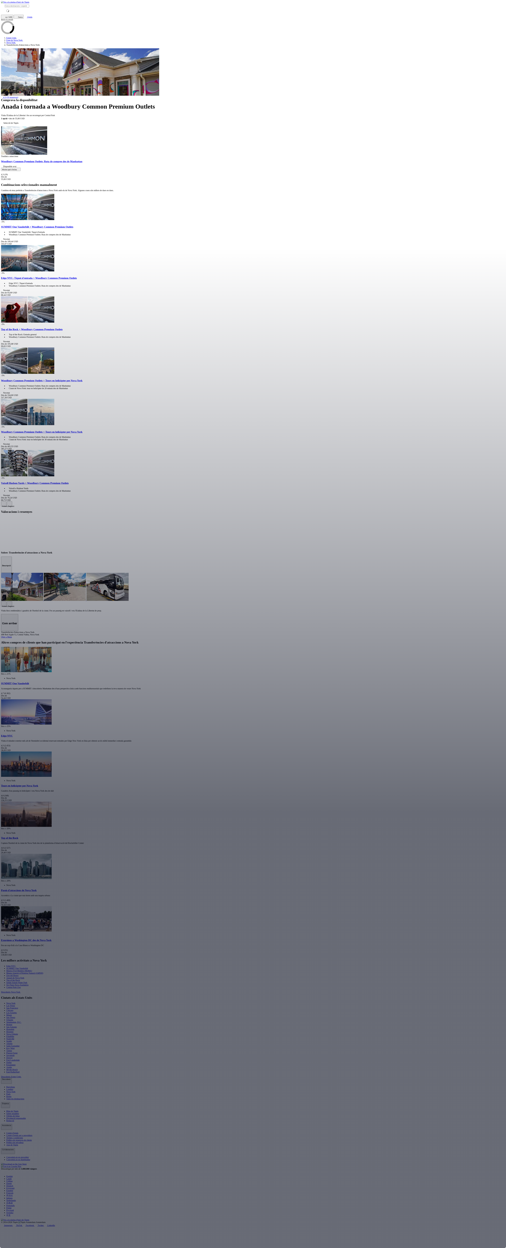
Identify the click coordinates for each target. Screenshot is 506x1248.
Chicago (9, 1010)
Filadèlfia (10, 1036)
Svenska (9, 1213)
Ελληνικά (10, 1188)
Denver (9, 1058)
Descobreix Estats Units (11, 1077)
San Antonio (11, 1027)
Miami (9, 1015)
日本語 (9, 1203)
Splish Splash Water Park (16, 982)
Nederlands (11, 1200)
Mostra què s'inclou (9, 170)
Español (9, 1190)
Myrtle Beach (12, 1069)
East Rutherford (13, 1072)
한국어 (9, 1195)
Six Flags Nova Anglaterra (17, 985)
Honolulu (10, 1029)
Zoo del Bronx (12, 975)
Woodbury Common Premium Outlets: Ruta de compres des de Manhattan (41, 161)
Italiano (9, 1198)
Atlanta (9, 1043)
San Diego (10, 1017)
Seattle (9, 1041)
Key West (10, 1048)
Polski (8, 1208)
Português (10, 1205)
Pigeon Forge (12, 1053)
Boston (9, 1024)
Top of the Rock (13, 980)
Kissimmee (11, 1065)
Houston (9, 1032)
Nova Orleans (12, 1034)
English (9, 1176)
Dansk (9, 1183)
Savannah (10, 1055)
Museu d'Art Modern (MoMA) (19, 971)
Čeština (9, 1181)
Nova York (10, 1003)
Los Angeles (11, 1013)
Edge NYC (11, 966)
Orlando (9, 1020)
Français (9, 1193)
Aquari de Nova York (15, 978)
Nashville (10, 1039)
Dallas (9, 1062)
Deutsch (9, 1186)
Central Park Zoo (13, 987)
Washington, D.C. (13, 1022)
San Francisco (12, 1008)
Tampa (9, 1051)
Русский (10, 1210)
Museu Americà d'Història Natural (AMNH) (24, 973)
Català (9, 1179)
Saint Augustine (13, 1046)
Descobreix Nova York (11, 992)
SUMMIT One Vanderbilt (17, 968)
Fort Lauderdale (13, 1060)
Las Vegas (10, 1006)
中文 (8, 1215)
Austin (9, 1067)
